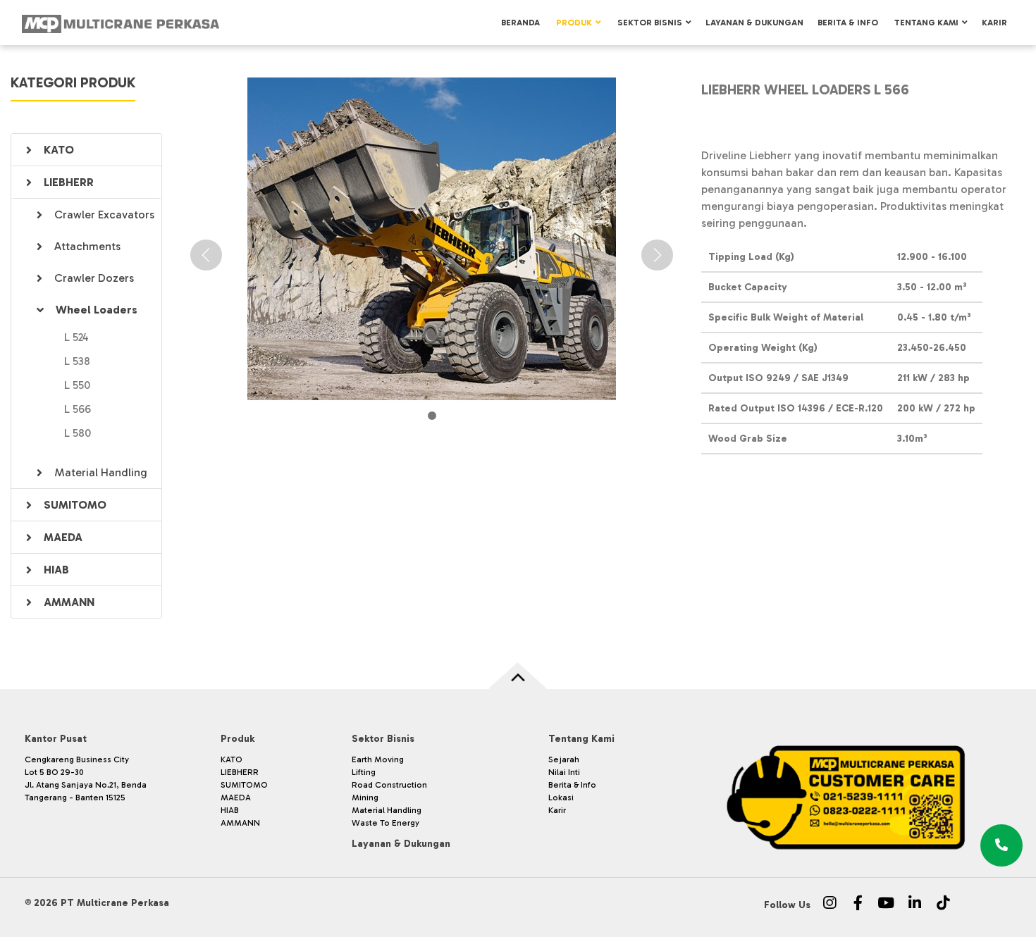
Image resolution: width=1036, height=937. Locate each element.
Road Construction (389, 785)
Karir (994, 22)
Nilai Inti (564, 772)
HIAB (56, 569)
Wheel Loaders (96, 309)
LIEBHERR (69, 182)
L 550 (77, 385)
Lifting (364, 772)
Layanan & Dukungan (754, 22)
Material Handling (100, 472)
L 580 (77, 433)
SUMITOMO (75, 504)
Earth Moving (378, 759)
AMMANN (69, 602)
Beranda (520, 22)
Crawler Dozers (94, 278)
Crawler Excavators (104, 214)
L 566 (77, 409)
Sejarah (563, 759)
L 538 (77, 361)
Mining (365, 797)
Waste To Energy (385, 823)
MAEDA (63, 537)
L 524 (76, 337)
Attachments (87, 246)
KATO (59, 149)
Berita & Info (848, 22)
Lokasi (561, 797)
